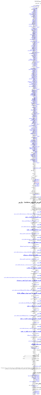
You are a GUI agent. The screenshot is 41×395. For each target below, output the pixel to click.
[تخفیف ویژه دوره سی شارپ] (28, 264)
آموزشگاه (21, 246)
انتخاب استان (37, 1)
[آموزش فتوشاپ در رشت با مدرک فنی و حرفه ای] (22, 277)
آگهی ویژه (37, 354)
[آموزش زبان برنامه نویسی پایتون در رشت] (27, 315)
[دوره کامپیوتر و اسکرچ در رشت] (27, 213)
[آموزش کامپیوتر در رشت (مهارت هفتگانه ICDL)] (26, 290)
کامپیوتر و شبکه (24, 220)
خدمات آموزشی (28, 233)
